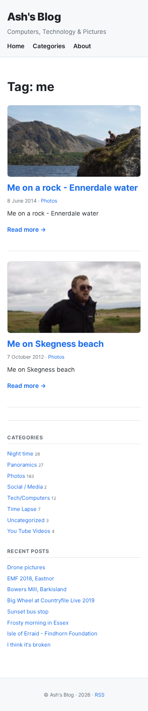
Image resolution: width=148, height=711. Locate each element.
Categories (49, 46)
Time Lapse (22, 509)
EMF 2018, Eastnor (30, 578)
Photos (49, 201)
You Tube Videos (28, 530)
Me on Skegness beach (55, 344)
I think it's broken (29, 644)
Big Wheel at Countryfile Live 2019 (50, 600)
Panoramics (22, 464)
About (82, 46)
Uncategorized (26, 520)
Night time (20, 453)
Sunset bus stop (27, 611)
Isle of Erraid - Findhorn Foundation (52, 633)
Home (15, 46)
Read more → (26, 229)
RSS (100, 695)
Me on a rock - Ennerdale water (72, 187)
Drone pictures (26, 567)
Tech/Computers (28, 497)
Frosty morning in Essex (38, 622)
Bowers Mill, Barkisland (36, 589)
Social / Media (25, 486)
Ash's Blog (34, 16)
